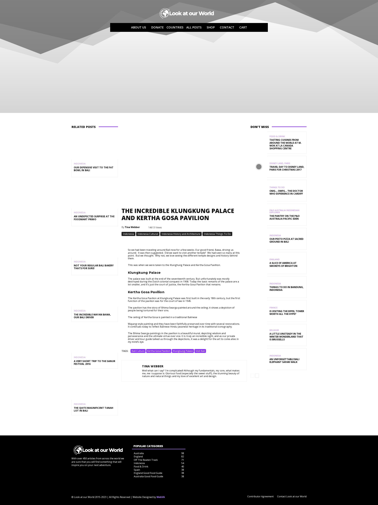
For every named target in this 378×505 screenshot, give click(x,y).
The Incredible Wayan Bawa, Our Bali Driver (92, 316)
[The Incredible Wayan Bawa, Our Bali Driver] (94, 293)
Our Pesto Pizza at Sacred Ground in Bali (286, 240)
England (274, 259)
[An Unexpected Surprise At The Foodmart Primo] (94, 195)
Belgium (274, 330)
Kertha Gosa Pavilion (158, 351)
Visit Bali (200, 351)
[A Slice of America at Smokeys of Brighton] (258, 263)
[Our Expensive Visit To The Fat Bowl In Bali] (94, 146)
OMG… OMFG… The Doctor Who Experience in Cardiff (286, 192)
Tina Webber (132, 227)
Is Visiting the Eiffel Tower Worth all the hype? (286, 313)
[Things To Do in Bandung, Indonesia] (258, 287)
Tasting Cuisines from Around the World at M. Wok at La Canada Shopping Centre (285, 144)
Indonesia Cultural (148, 234)
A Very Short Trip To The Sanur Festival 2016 (94, 363)
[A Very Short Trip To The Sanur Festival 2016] (94, 339)
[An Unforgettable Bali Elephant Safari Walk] (258, 359)
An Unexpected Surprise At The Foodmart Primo (94, 218)
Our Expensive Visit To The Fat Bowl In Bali (93, 169)
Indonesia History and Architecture (181, 234)
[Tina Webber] (132, 370)
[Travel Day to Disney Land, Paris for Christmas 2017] (258, 167)
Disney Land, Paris (279, 163)
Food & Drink (277, 136)
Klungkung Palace (183, 351)
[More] (229, 241)
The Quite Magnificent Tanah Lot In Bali (93, 409)
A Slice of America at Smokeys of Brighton (283, 264)
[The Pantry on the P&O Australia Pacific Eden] (258, 215)
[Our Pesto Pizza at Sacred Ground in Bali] (258, 239)
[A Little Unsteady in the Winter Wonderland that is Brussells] (258, 335)
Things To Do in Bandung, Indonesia (286, 289)
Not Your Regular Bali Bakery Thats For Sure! (94, 267)
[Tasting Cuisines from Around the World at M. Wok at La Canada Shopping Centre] (258, 143)
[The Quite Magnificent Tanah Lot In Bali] (94, 386)
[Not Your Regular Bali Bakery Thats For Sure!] (94, 244)
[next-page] (257, 375)
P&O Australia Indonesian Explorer (284, 211)
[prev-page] (252, 375)
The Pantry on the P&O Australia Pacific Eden (284, 217)
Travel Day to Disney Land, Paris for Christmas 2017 (286, 168)
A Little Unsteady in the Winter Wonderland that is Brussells (286, 336)
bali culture (138, 351)
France (273, 308)
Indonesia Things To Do (217, 234)
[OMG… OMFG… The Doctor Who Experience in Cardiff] (258, 191)
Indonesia (79, 164)
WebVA (161, 497)
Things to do (277, 187)
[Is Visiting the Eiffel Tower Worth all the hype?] (258, 311)
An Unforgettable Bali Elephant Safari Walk (284, 361)
